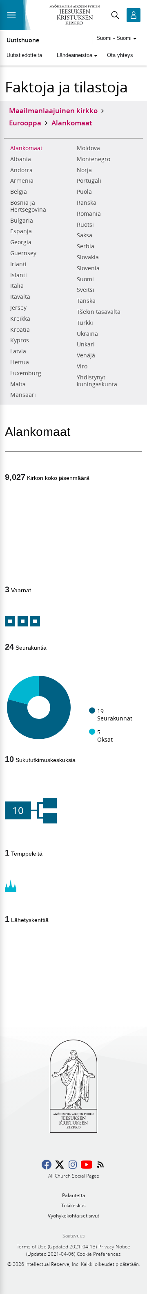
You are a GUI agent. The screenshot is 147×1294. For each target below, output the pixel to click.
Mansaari (23, 395)
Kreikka (20, 319)
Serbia (85, 246)
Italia (17, 286)
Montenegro (93, 159)
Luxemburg (25, 373)
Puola (84, 192)
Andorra (21, 170)
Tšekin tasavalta (98, 312)
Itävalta (20, 297)
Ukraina (87, 334)
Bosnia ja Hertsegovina (28, 206)
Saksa (84, 235)
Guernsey (23, 253)
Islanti (18, 275)
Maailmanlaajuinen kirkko (53, 110)
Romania (89, 214)
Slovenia (88, 268)
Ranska (86, 203)
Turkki (85, 323)
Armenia (21, 181)
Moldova (88, 148)
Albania (20, 159)
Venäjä (86, 355)
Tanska (86, 301)
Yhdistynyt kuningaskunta (97, 380)
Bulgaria (21, 221)
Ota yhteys (120, 55)
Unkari (86, 344)
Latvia (18, 351)
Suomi (85, 279)
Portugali (89, 181)
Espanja (21, 231)
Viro (82, 366)
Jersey (18, 308)
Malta (18, 384)
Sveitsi (85, 290)
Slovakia (88, 257)
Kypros (19, 340)
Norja (84, 170)
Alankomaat (26, 148)
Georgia (20, 242)
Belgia (18, 192)
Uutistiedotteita (24, 55)
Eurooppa (25, 122)
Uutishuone (23, 40)
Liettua (19, 362)
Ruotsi (85, 225)
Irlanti (18, 264)
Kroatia (20, 330)
